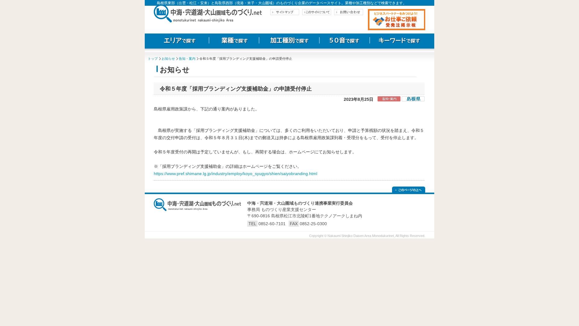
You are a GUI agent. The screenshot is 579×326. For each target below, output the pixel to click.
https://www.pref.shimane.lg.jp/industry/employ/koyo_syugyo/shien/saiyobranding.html (235, 173)
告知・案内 (187, 58)
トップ (153, 58)
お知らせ (168, 58)
